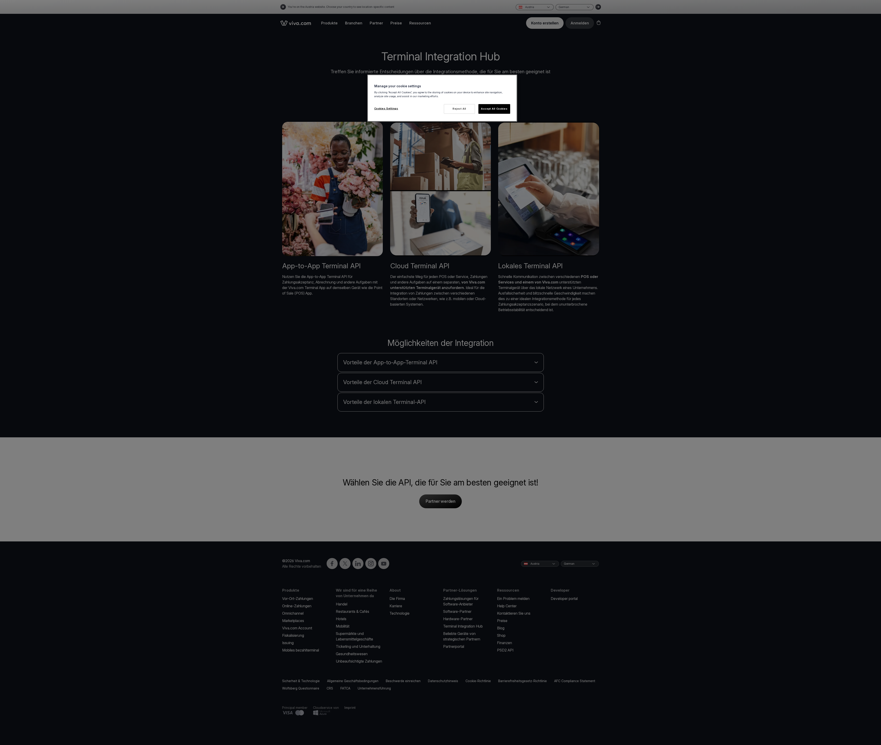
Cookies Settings (386, 108)
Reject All (459, 108)
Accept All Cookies (494, 108)
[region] (442, 98)
